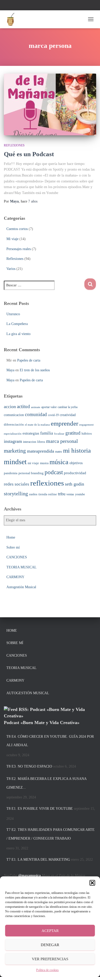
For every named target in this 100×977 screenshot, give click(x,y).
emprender (64, 423)
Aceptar (50, 931)
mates (58, 451)
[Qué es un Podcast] (50, 104)
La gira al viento (18, 334)
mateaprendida (40, 451)
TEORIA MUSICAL (21, 567)
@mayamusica (29, 875)
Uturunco (13, 314)
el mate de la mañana (37, 424)
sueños (33, 494)
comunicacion (14, 415)
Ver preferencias (50, 959)
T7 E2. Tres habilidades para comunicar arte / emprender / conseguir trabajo (50, 834)
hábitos (87, 433)
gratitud (73, 433)
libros (41, 442)
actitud (23, 406)
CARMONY (15, 577)
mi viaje (33, 463)
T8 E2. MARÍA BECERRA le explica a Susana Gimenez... (46, 783)
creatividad (68, 415)
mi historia (77, 450)
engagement (86, 424)
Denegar (50, 945)
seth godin (74, 484)
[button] (92, 882)
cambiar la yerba (67, 407)
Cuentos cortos (17, 229)
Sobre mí (13, 547)
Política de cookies (47, 970)
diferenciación (14, 424)
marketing (15, 451)
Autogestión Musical (21, 587)
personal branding (31, 473)
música (58, 462)
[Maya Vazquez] (12, 19)
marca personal (62, 441)
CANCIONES (16, 557)
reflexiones (47, 483)
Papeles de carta (28, 360)
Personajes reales (18, 249)
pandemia (10, 473)
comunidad (36, 414)
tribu (61, 494)
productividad (75, 473)
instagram (13, 441)
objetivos (76, 463)
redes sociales (16, 484)
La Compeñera (17, 324)
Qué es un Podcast (29, 154)
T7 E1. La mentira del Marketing (38, 859)
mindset (15, 462)
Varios (10, 269)
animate (35, 407)
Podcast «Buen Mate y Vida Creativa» (41, 722)
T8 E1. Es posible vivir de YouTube (39, 809)
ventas (70, 494)
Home (10, 537)
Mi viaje (12, 239)
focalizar (59, 433)
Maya (10, 370)
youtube (80, 494)
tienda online (47, 494)
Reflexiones (14, 145)
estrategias (31, 433)
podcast (54, 472)
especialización (13, 433)
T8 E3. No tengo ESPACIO (29, 766)
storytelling (16, 493)
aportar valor (49, 407)
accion (10, 406)
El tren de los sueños (35, 370)
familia (46, 433)
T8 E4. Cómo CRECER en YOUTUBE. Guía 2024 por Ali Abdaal (50, 741)
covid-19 (53, 415)
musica (44, 463)
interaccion (29, 442)
